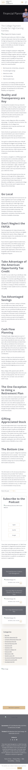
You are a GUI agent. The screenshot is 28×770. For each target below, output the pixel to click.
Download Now (13, 582)
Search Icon (26, 2)
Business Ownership (10, 637)
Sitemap (18, 761)
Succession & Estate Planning (12, 658)
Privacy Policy (16, 759)
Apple (14, 525)
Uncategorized (8, 662)
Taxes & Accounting (10, 660)
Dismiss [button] (19, 768)
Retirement (8, 654)
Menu (22, 2)
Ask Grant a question (14, 707)
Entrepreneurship (9, 641)
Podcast (7, 652)
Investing (7, 647)
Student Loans (8, 656)
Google (14, 535)
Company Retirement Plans (12, 639)
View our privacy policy (11, 768)
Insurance (7, 645)
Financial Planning (9, 643)
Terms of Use (7, 759)
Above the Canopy (7, 2)
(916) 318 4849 (16, 727)
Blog (6, 635)
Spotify (14, 530)
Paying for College (9, 649)
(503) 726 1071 (15, 733)
